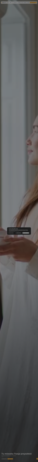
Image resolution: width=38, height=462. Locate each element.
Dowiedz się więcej (17, 231)
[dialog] (19, 231)
